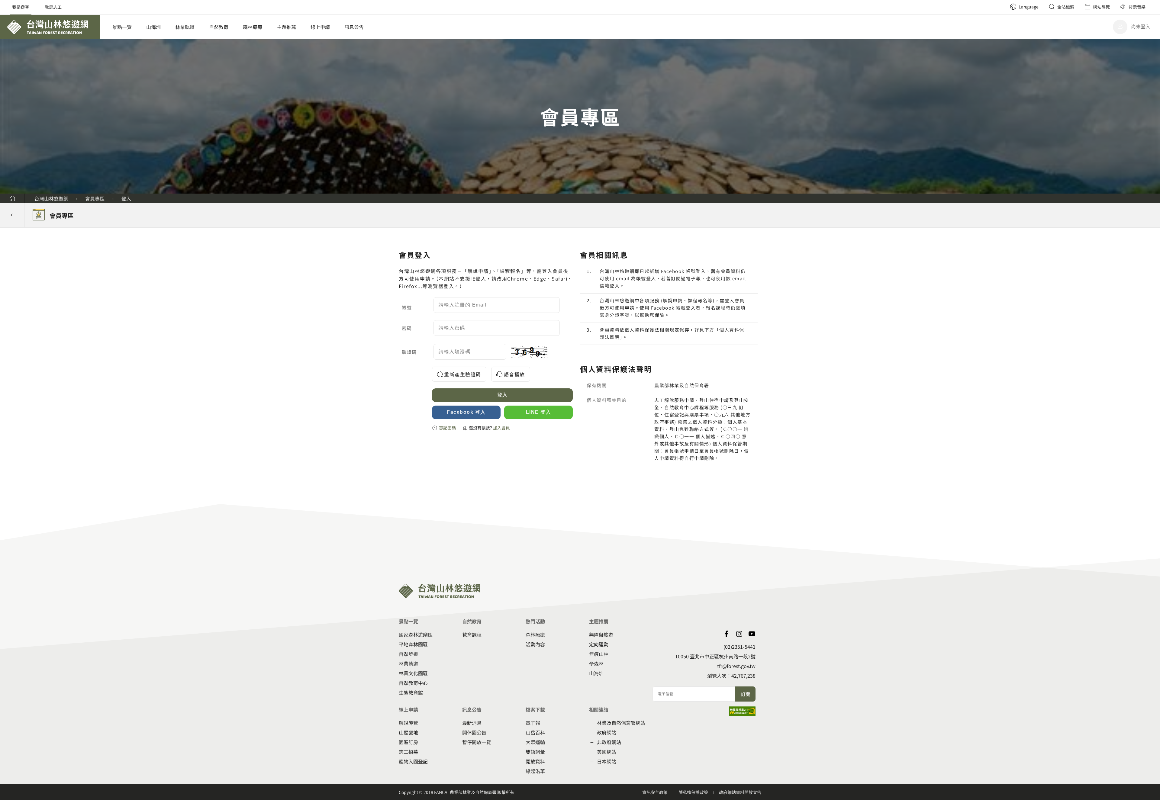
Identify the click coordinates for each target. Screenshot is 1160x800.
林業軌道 (185, 27)
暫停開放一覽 (476, 742)
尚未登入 (1140, 26)
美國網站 (606, 751)
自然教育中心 (413, 682)
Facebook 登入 (466, 412)
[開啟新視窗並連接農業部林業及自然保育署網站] (752, 634)
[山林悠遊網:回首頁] (50, 27)
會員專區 (95, 198)
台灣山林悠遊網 (51, 198)
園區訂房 (408, 742)
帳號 (407, 307)
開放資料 (535, 761)
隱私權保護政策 (693, 792)
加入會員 (501, 428)
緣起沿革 (535, 771)
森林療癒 (252, 27)
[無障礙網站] (742, 713)
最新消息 (472, 722)
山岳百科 (535, 732)
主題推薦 (286, 27)
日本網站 (606, 761)
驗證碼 (409, 352)
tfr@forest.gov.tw (736, 666)
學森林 (596, 663)
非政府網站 (609, 742)
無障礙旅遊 (601, 634)
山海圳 (153, 27)
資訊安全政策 (655, 792)
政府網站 (606, 732)
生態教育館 (411, 692)
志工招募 (408, 751)
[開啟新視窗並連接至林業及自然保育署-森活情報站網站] (726, 634)
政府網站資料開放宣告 (740, 792)
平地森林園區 (413, 644)
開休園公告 (474, 732)
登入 (126, 198)
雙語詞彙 (535, 751)
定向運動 (598, 644)
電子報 (533, 722)
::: (1003, 3)
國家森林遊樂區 (416, 634)
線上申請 (320, 27)
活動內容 (535, 644)
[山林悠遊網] (12, 198)
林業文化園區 (413, 673)
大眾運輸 (535, 742)
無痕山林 (598, 653)
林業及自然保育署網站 (621, 722)
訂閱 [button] (745, 694)
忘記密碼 (447, 428)
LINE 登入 (538, 412)
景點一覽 (122, 27)
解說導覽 (408, 722)
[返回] (12, 215)
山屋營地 (408, 732)
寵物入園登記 (413, 761)
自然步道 (408, 653)
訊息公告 (354, 27)
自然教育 (218, 27)
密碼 (407, 328)
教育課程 (472, 634)
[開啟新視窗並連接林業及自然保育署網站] (739, 634)
